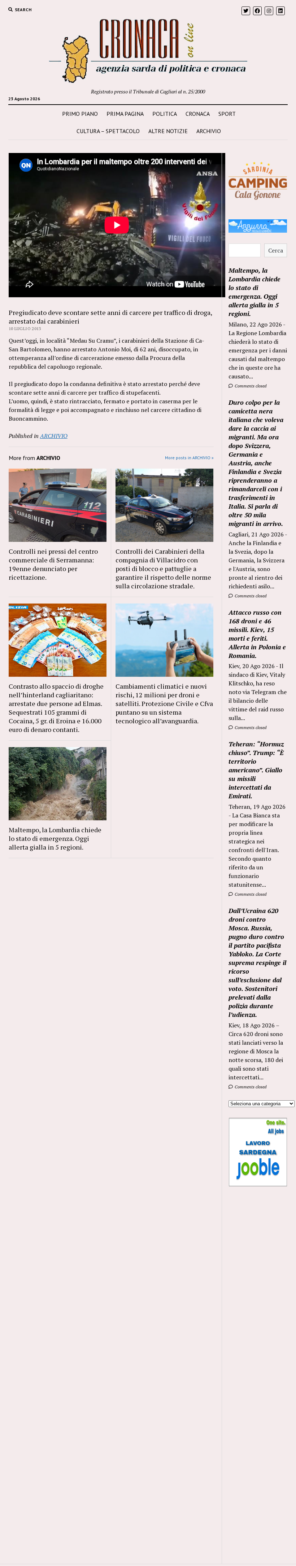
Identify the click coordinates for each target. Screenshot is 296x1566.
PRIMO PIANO (80, 113)
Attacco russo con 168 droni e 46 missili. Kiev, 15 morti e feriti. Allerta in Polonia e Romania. (257, 634)
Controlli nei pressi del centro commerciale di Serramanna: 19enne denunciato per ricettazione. (53, 564)
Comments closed (250, 386)
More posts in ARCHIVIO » (189, 457)
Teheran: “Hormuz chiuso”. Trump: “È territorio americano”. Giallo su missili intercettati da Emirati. (256, 770)
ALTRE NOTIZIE (168, 131)
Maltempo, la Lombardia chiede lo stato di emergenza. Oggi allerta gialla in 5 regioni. (55, 838)
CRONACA (198, 113)
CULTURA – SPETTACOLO (108, 131)
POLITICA (164, 113)
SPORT (227, 113)
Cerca (275, 250)
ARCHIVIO (208, 131)
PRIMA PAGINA (125, 113)
